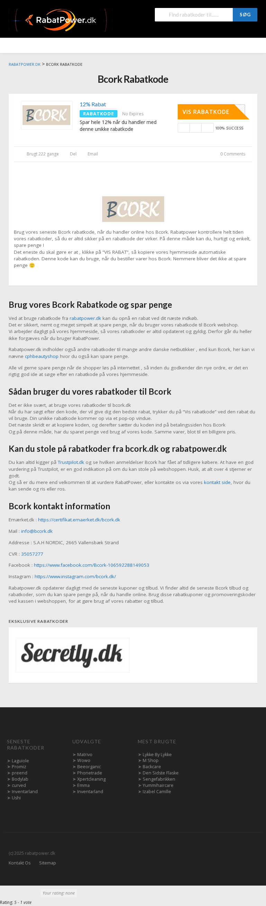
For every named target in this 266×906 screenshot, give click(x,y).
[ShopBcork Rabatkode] (133, 208)
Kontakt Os (19, 863)
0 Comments (232, 154)
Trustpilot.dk (71, 462)
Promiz (19, 767)
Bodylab (20, 779)
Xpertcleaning (91, 779)
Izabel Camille (157, 792)
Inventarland (25, 792)
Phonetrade (89, 773)
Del (73, 154)
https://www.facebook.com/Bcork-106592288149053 (91, 565)
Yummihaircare (158, 785)
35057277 (32, 554)
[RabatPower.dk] (61, 19)
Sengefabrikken (159, 779)
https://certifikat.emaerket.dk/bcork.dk (79, 520)
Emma (83, 785)
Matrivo (84, 754)
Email (92, 154)
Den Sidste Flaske (161, 773)
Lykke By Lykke (157, 754)
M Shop (151, 760)
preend (19, 773)
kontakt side (217, 482)
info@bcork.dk (37, 531)
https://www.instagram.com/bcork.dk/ (75, 576)
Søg (245, 14)
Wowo (83, 760)
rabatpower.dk (85, 318)
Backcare (152, 767)
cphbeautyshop (42, 356)
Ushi (16, 798)
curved (19, 785)
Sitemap (47, 863)
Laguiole (20, 761)
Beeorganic (89, 767)
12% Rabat (93, 104)
